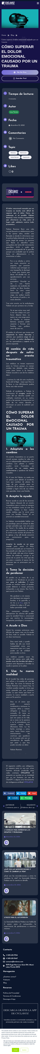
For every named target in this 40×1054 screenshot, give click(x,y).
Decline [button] (24, 1050)
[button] (9, 793)
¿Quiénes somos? (9, 977)
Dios (21, 603)
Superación (26, 157)
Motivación (23, 152)
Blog (12, 35)
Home (4, 35)
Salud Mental (14, 157)
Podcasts (6, 980)
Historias (13, 152)
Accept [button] (15, 1050)
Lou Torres (14, 112)
